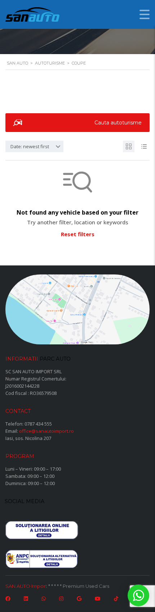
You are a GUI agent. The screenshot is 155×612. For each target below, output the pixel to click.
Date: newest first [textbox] (29, 146)
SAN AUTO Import (26, 586)
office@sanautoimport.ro (46, 431)
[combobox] (34, 146)
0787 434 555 (38, 424)
